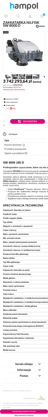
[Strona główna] (24, 6)
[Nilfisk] (40, 26)
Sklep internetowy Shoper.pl (24, 415)
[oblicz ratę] (10, 109)
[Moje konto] (30, 16)
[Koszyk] (42, 16)
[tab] (24, 140)
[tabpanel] (24, 259)
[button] (6, 16)
